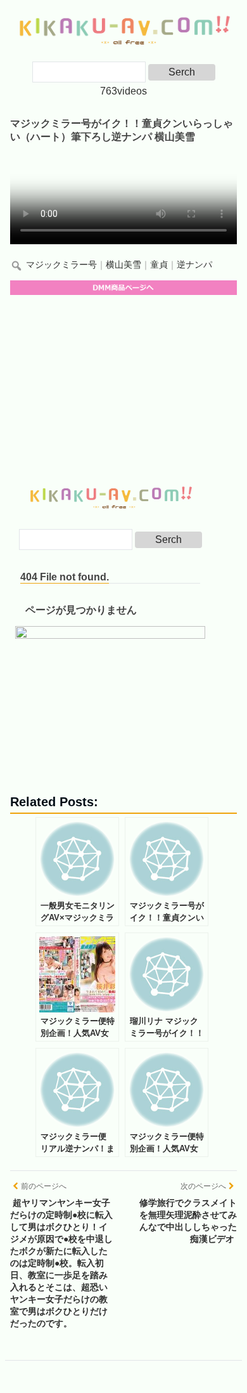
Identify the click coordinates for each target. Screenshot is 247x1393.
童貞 (159, 265)
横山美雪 (123, 265)
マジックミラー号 (61, 265)
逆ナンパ (194, 265)
